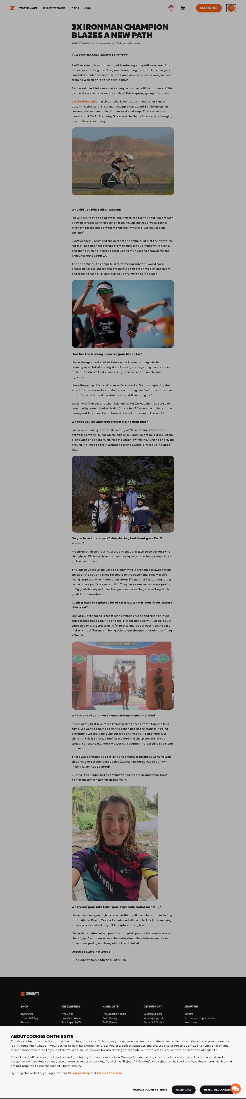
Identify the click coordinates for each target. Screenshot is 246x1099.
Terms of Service (109, 1073)
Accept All (183, 1090)
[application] (235, 1088)
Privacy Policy (79, 1073)
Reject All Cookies (217, 1090)
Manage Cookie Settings (150, 1090)
